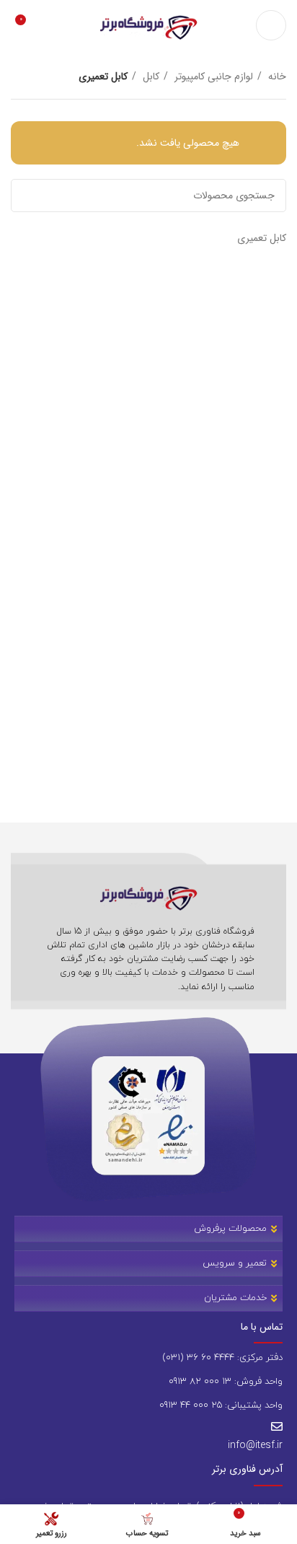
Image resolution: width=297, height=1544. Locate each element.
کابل (149, 76)
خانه (275, 76)
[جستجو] (27, 195)
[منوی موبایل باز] (271, 25)
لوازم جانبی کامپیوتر (212, 76)
